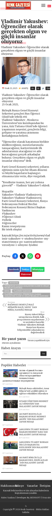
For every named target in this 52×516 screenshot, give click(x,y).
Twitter (25, 269)
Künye (19, 485)
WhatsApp (37, 269)
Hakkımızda (7, 485)
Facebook (14, 269)
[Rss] (26, 506)
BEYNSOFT (35, 497)
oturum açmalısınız (11, 343)
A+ (32, 88)
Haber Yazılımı (8, 497)
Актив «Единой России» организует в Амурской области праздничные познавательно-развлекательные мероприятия (23, 375)
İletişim (45, 485)
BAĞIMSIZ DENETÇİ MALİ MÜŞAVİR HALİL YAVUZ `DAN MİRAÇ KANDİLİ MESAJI (22, 306)
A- (38, 88)
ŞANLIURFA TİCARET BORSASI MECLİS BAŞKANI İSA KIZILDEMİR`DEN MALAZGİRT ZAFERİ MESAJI (33, 446)
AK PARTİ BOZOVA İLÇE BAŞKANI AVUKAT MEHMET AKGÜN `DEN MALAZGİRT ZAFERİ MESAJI (32, 418)
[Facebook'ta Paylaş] (15, 256)
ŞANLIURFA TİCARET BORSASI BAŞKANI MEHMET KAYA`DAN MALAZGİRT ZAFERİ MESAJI (33, 432)
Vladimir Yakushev (22, 291)
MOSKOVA (14, 283)
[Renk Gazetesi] (18, 5)
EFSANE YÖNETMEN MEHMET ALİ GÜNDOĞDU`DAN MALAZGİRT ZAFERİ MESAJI (33, 404)
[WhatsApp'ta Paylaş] (30, 256)
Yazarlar (32, 485)
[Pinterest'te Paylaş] (38, 256)
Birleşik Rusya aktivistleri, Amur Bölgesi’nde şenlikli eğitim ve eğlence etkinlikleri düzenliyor (34, 391)
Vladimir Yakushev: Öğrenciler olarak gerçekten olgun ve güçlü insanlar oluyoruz (26, 295)
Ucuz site (46, 497)
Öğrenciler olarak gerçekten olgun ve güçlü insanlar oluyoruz (26, 287)
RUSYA (7, 291)
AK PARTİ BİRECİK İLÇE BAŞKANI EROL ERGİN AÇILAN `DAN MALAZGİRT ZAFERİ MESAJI (33, 461)
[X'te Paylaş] (23, 256)
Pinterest (26, 274)
